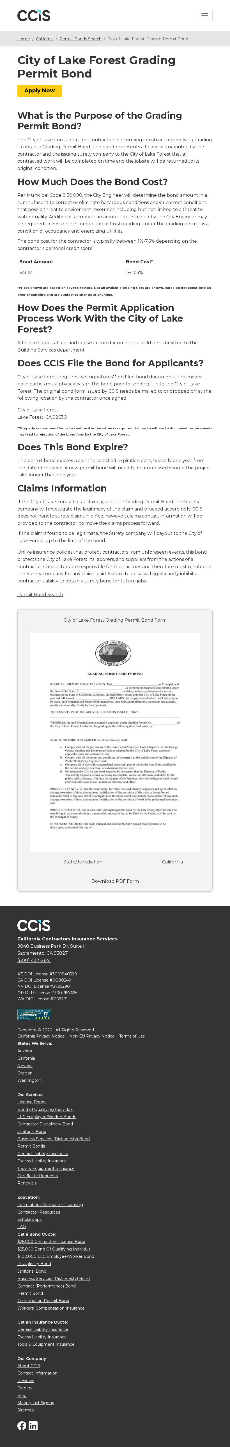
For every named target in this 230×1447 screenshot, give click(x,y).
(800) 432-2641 (34, 960)
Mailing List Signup (35, 1402)
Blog (22, 1395)
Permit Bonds (31, 1146)
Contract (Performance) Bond (46, 1286)
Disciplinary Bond (34, 1263)
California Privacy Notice (41, 1036)
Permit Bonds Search (80, 38)
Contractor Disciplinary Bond (45, 1124)
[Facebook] (21, 1428)
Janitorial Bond (31, 1131)
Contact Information (37, 1373)
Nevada (25, 1065)
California (45, 38)
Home (23, 38)
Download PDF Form (115, 881)
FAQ (21, 1226)
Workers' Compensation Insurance (51, 1308)
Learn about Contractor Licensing (50, 1204)
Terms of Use (132, 1036)
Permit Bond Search (40, 594)
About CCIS (28, 1365)
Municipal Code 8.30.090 (54, 195)
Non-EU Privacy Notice (92, 1036)
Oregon (25, 1073)
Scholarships (29, 1219)
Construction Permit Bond (43, 1300)
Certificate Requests (37, 1175)
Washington (29, 1080)
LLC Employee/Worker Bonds (46, 1116)
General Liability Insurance (42, 1153)
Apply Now (39, 90)
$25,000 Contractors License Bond (51, 1241)
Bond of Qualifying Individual (45, 1109)
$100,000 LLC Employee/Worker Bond (55, 1256)
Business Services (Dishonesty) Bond (53, 1138)
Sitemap (25, 1410)
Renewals (26, 1183)
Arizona (24, 1050)
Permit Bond (30, 1293)
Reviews (25, 1380)
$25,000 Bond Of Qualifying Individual (54, 1249)
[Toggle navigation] (205, 15)
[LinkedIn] (33, 1428)
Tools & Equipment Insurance (46, 1168)
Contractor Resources (38, 1212)
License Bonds (31, 1101)
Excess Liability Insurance (42, 1160)
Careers (24, 1387)
